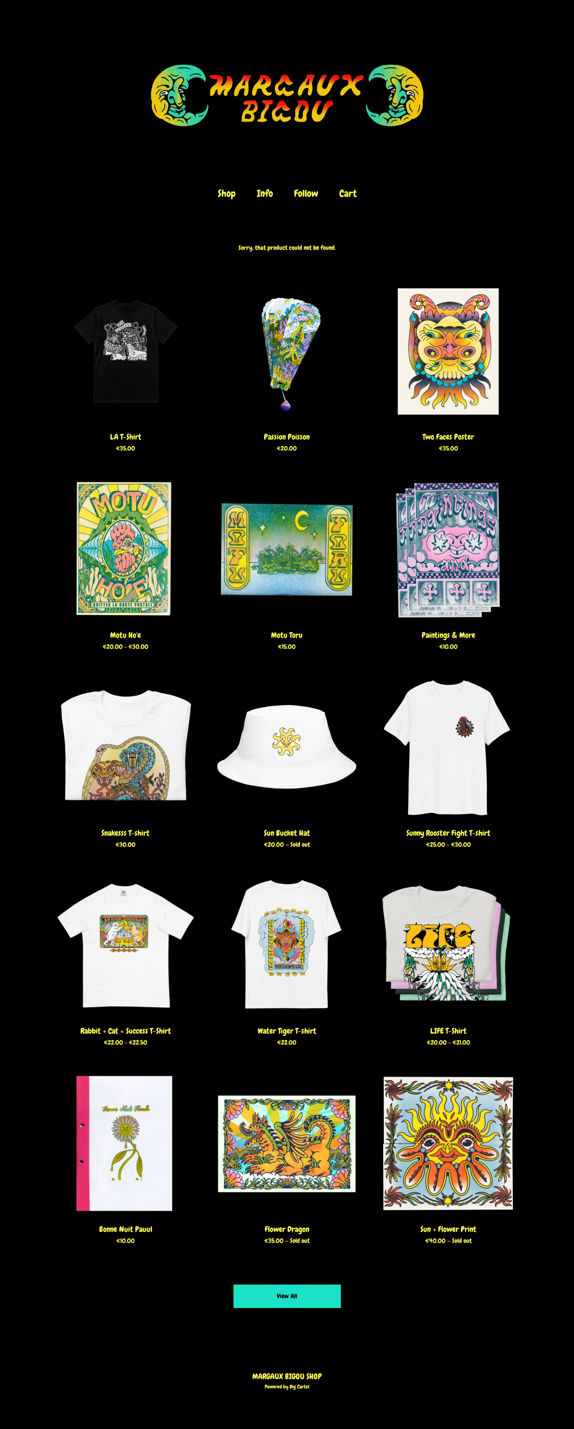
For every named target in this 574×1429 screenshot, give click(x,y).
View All (287, 1296)
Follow (306, 193)
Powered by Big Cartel (287, 1386)
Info (265, 193)
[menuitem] (227, 193)
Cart (350, 193)
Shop (227, 193)
